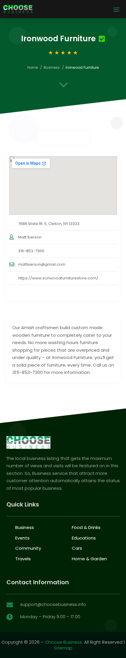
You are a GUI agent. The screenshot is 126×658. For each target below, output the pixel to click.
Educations (84, 538)
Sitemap (63, 648)
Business (52, 67)
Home (32, 67)
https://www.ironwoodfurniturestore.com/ (58, 278)
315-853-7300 (31, 251)
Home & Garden (89, 559)
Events (22, 538)
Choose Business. (64, 642)
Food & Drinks (86, 527)
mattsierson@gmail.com (41, 264)
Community (28, 548)
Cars (77, 548)
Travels (23, 559)
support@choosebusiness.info (53, 604)
